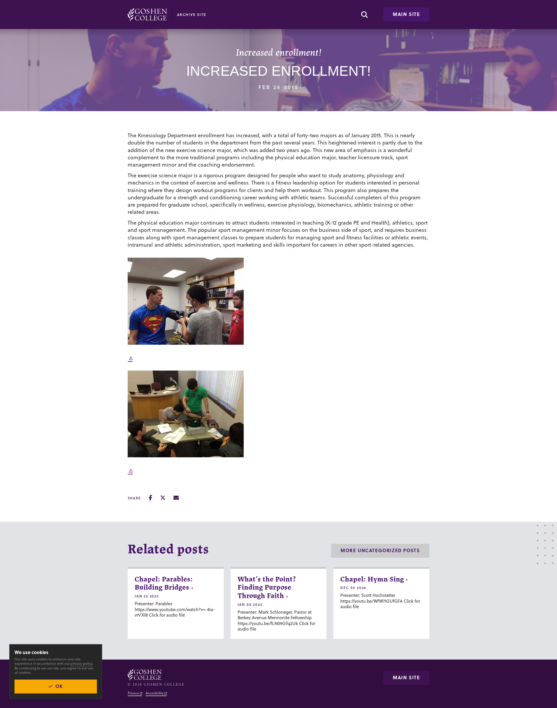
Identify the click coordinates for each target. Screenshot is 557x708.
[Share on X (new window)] (162, 497)
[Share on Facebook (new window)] (150, 497)
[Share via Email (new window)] (176, 497)
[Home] (147, 14)
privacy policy (81, 663)
